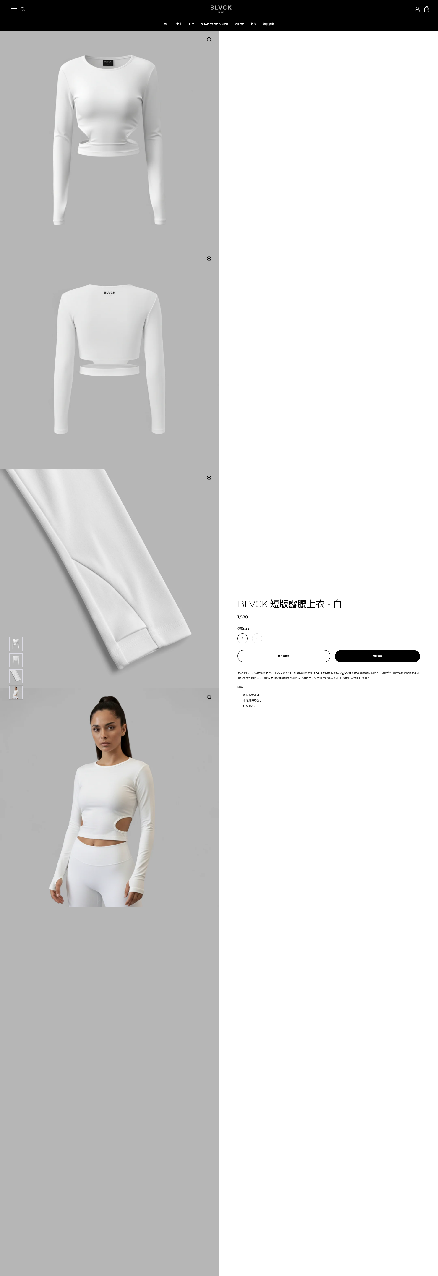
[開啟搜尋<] (23, 9)
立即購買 (377, 656)
